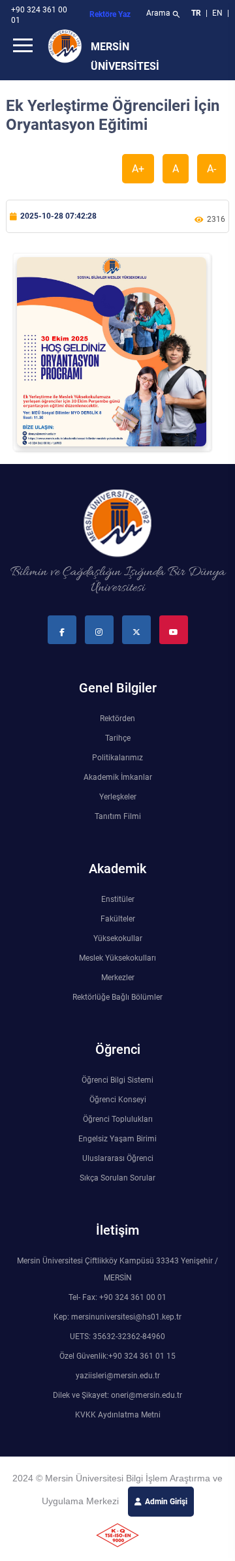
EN (218, 13)
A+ (138, 168)
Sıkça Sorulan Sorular (117, 1177)
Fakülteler (118, 918)
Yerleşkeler (117, 796)
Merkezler (117, 977)
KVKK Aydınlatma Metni (118, 1414)
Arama (163, 14)
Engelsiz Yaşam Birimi (117, 1138)
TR (196, 13)
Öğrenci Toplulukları (118, 1119)
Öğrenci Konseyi (117, 1099)
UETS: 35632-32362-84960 (117, 1336)
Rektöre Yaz (110, 14)
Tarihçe (118, 738)
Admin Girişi (166, 1501)
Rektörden (117, 718)
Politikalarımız (117, 757)
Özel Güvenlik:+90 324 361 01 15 (117, 1356)
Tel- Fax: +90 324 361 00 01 (117, 1297)
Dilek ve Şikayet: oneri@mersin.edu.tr (117, 1395)
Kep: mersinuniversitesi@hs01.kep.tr (117, 1316)
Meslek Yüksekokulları (117, 958)
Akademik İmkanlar (118, 777)
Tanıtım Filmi (118, 816)
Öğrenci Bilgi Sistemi (117, 1080)
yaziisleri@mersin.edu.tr (118, 1375)
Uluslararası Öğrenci (117, 1158)
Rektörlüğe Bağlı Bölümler (117, 997)
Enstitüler (117, 899)
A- (211, 168)
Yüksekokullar (117, 938)
